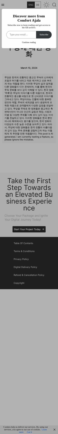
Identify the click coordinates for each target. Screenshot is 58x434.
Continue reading (29, 42)
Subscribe (44, 34)
